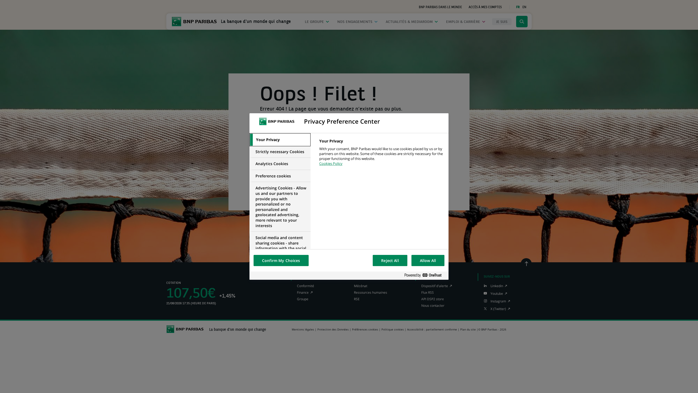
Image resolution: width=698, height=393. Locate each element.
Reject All (390, 260)
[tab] (280, 140)
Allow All (428, 260)
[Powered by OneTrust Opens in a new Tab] (425, 275)
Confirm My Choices (281, 260)
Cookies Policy (330, 163)
